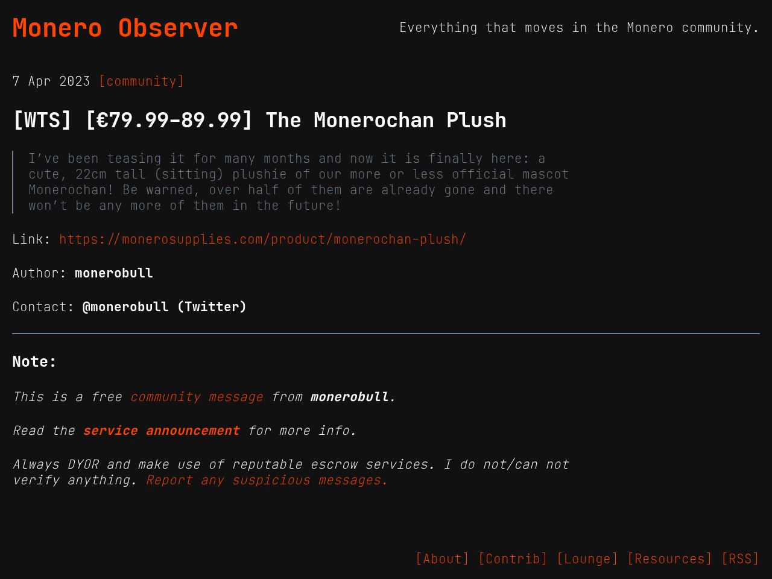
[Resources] (670, 559)
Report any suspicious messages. (266, 480)
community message (196, 397)
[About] (442, 559)
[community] (141, 81)
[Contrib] (513, 559)
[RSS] (740, 559)
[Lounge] (587, 559)
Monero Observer (125, 27)
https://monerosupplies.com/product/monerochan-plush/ (263, 239)
